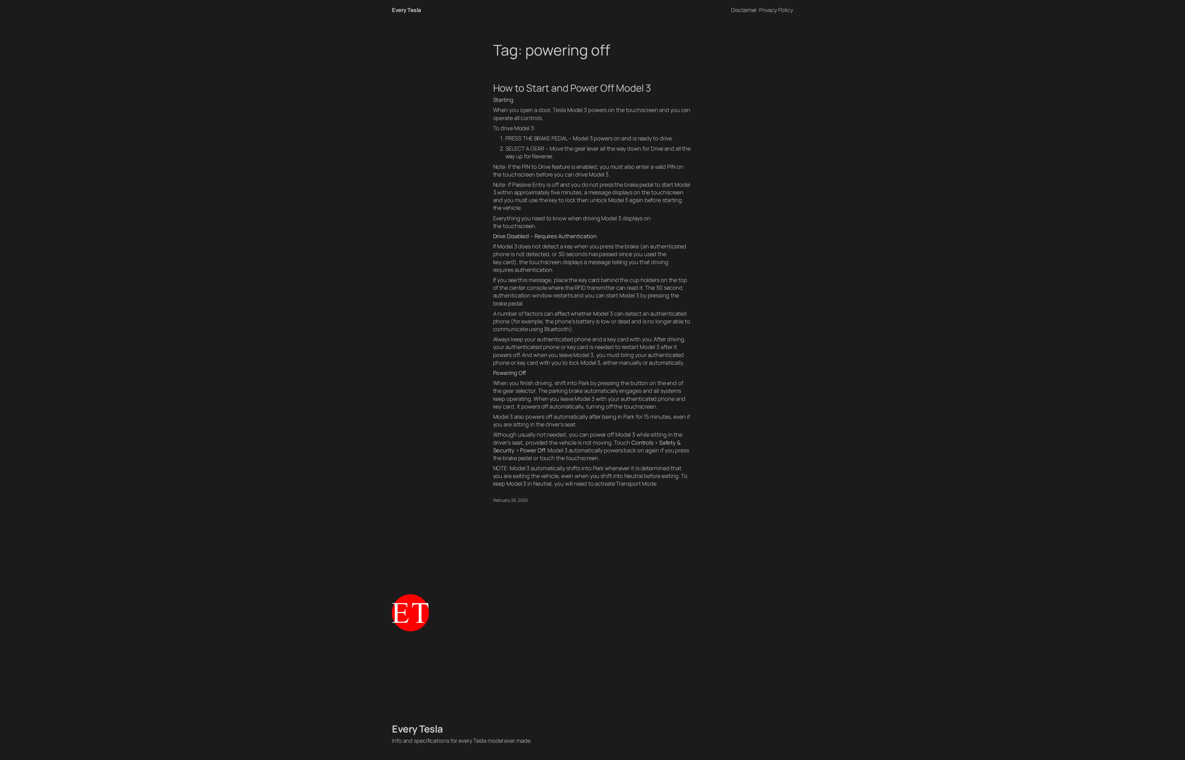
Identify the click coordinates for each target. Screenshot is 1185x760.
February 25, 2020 (510, 500)
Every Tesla (406, 10)
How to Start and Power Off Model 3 (572, 87)
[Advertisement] (592, 677)
